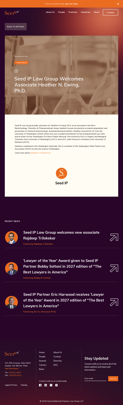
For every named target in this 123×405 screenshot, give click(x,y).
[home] (12, 12)
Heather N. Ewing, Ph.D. (40, 153)
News (41, 369)
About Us (57, 352)
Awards (42, 360)
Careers (42, 365)
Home (42, 352)
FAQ (55, 365)
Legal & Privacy (11, 385)
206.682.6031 (15, 375)
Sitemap (24, 385)
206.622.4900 (14, 372)
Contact (110, 12)
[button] (72, 12)
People (42, 356)
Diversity (57, 360)
